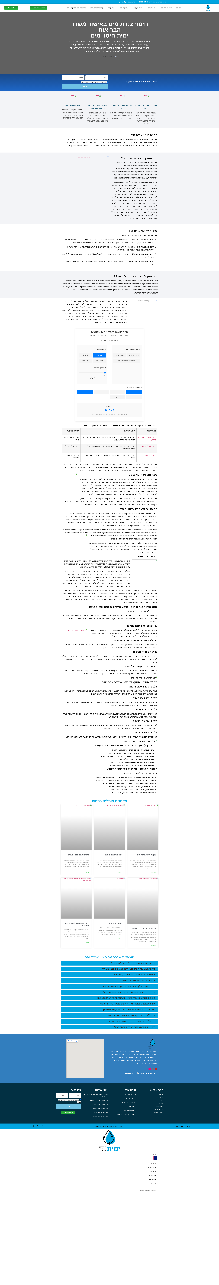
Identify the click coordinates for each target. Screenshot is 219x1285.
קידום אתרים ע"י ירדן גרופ (182, 1126)
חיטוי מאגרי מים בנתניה (100, 1109)
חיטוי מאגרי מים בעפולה (100, 1104)
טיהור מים (151, 8)
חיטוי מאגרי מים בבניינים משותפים (133, 355)
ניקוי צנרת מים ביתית (97, 8)
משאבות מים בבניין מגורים (76, 8)
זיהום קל (85, 355)
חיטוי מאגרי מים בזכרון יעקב (99, 1100)
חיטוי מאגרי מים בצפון (101, 1113)
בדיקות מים (124, 8)
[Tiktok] (153, 1069)
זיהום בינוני (99, 361)
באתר (68, 319)
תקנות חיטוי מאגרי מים (146, 855)
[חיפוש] (155, 1158)
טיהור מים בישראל (130, 1094)
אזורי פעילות (138, 8)
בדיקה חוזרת (117, 392)
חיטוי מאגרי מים (166, 8)
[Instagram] (150, 1069)
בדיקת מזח (132, 1106)
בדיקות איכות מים (130, 1110)
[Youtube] (156, 1069)
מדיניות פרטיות (92, 82)
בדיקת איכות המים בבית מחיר (144, 928)
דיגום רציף (101, 392)
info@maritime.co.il (37, 1126)
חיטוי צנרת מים (119, 355)
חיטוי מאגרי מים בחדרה (100, 1117)
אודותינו (178, 8)
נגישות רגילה (85, 392)
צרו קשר (111, 8)
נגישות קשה (118, 397)
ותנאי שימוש (84, 82)
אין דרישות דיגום (134, 392)
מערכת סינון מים (115, 923)
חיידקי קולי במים (130, 1098)
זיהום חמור (85, 361)
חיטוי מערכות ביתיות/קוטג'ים (126, 361)
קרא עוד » (153, 872)
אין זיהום (99, 355)
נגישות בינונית (134, 397)
